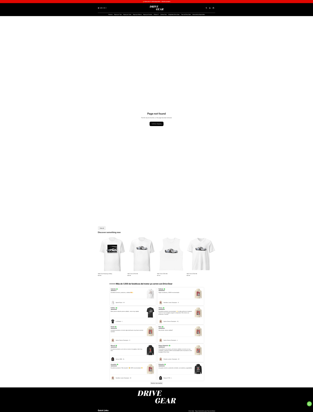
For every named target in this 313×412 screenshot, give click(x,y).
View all (102, 228)
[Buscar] (206, 8)
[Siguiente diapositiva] (124, 254)
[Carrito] (213, 8)
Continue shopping (157, 124)
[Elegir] (123, 269)
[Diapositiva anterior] (100, 254)
